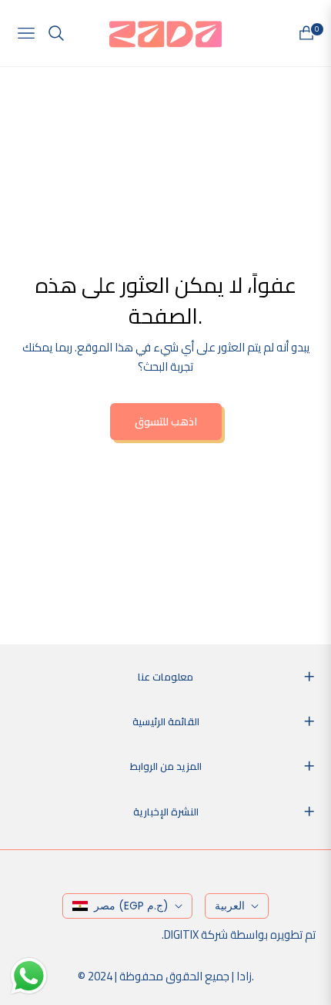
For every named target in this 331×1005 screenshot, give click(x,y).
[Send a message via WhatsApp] (29, 976)
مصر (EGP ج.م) (131, 905)
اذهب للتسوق (166, 422)
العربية (230, 905)
